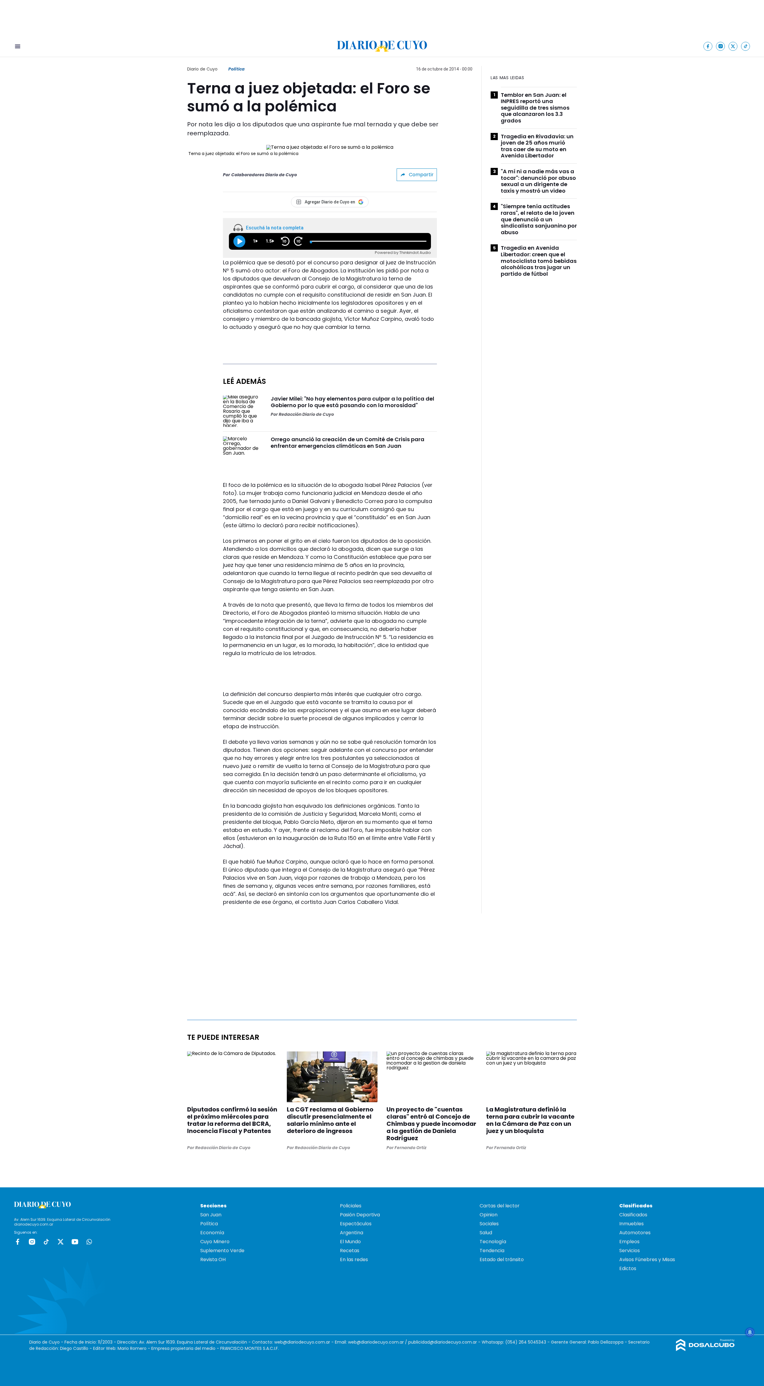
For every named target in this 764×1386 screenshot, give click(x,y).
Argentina (351, 1232)
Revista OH (213, 1259)
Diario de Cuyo (202, 69)
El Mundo (350, 1241)
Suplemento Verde (222, 1250)
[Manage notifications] (750, 1332)
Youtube (74, 1241)
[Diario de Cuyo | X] (733, 46)
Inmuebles (631, 1223)
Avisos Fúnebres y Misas (647, 1259)
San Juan (210, 1214)
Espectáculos (356, 1223)
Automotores (635, 1232)
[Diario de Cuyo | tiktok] (745, 46)
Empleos (629, 1241)
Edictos (627, 1268)
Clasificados (633, 1214)
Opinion (488, 1214)
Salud (486, 1232)
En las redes (354, 1259)
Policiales (350, 1205)
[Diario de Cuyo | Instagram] (720, 46)
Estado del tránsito (502, 1259)
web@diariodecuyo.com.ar (302, 1342)
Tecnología (493, 1241)
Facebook (17, 1241)
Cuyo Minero (214, 1241)
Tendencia (492, 1250)
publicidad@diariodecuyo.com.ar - (445, 1342)
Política (236, 69)
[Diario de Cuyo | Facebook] (708, 46)
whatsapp (89, 1241)
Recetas (349, 1250)
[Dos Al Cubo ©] (705, 1349)
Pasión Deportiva (360, 1214)
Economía (212, 1232)
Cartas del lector (500, 1205)
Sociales (489, 1223)
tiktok (46, 1241)
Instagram (32, 1241)
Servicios (629, 1250)
